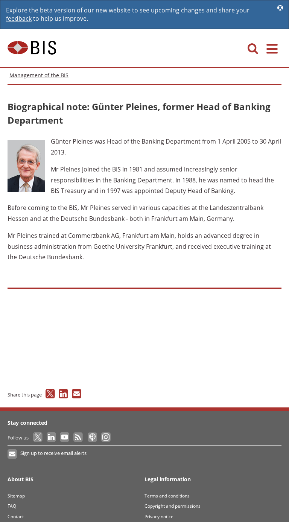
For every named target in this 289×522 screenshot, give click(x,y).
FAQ (12, 506)
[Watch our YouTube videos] (65, 437)
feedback (19, 18)
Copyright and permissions (172, 506)
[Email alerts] (13, 454)
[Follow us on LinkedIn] (52, 437)
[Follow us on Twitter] (38, 437)
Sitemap (16, 496)
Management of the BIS (38, 75)
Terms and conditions (167, 496)
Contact (16, 516)
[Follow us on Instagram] (106, 437)
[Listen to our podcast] (92, 437)
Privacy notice (158, 516)
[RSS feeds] (78, 437)
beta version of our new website (85, 10)
